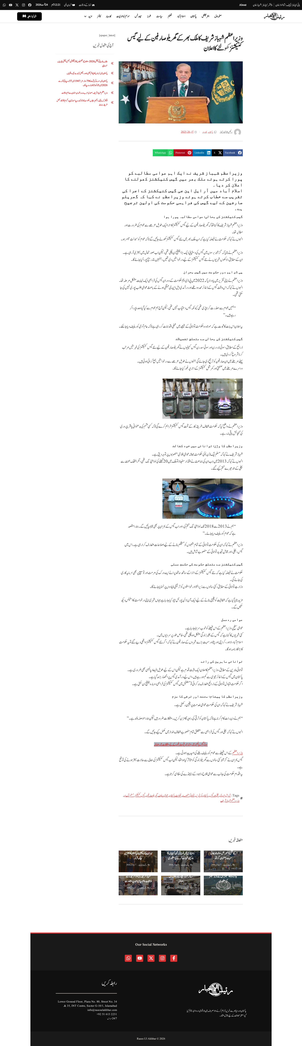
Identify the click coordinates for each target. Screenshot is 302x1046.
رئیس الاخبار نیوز (227, 864)
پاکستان (193, 16)
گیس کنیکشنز (140, 795)
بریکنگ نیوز (219, 853)
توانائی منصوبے (188, 795)
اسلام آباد (181, 16)
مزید (90, 16)
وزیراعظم (237, 753)
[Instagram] (23, 5)
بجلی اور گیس (214, 795)
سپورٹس (138, 16)
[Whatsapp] (4, 5)
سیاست (159, 16)
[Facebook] (29, 5)
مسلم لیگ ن (129, 795)
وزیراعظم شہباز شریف (229, 800)
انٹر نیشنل (205, 16)
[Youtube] (10, 5)
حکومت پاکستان (175, 795)
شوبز (149, 16)
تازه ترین (208, 878)
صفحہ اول (217, 16)
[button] (233, 152)
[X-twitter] (17, 5)
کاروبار (108, 16)
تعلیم (170, 16)
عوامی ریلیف (163, 795)
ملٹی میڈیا (208, 853)
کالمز (99, 16)
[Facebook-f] (173, 958)
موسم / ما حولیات (123, 16)
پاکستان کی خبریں (201, 795)
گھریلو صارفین (151, 795)
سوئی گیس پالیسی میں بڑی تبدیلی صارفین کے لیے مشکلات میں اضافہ (181, 744)
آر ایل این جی (225, 795)
